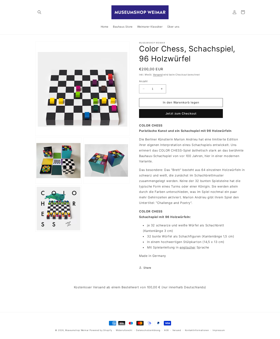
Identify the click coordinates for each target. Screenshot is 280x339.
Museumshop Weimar (77, 330)
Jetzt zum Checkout (181, 113)
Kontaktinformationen (197, 330)
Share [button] (147, 267)
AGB (166, 330)
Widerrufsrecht (124, 330)
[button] (39, 12)
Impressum (219, 330)
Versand (157, 74)
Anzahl (143, 81)
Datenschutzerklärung (148, 330)
